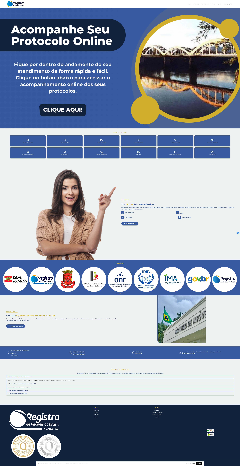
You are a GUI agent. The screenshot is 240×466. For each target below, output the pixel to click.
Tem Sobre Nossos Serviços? (138, 204)
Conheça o (30, 315)
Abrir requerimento (186, 217)
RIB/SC (157, 417)
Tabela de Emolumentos (101, 154)
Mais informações (190, 463)
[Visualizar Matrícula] (175, 140)
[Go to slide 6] (119, 293)
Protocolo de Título (138, 142)
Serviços (125, 200)
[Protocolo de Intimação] (212, 140)
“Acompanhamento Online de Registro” (30, 380)
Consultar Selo (64, 154)
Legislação (138, 154)
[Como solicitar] (177, 212)
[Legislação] (138, 152)
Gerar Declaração (65, 142)
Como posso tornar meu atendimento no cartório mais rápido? (22, 383)
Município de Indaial (157, 414)
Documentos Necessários (175, 154)
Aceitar (199, 463)
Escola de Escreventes (157, 412)
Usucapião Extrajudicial (27, 154)
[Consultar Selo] (64, 152)
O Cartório (96, 410)
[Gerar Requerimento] (28, 140)
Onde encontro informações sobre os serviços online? (20, 387)
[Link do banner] (120, 68)
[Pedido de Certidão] (101, 140)
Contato (96, 417)
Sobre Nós (10, 311)
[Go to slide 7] (120, 293)
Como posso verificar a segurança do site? (18, 393)
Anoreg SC (157, 410)
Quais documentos (129, 212)
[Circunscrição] (212, 152)
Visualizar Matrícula (175, 142)
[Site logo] (16, 4)
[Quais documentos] (122, 212)
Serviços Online (120, 132)
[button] (120, 377)
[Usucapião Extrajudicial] (28, 152)
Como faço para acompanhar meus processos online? (20, 377)
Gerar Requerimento (28, 142)
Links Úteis (120, 264)
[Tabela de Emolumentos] (101, 152)
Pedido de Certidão (101, 142)
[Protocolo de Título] (138, 140)
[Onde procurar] (122, 217)
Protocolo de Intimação (212, 142)
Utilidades (96, 414)
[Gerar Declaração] (64, 140)
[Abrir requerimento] (179, 217)
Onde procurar (128, 217)
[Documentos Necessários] (175, 152)
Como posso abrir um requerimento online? (18, 390)
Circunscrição (212, 154)
